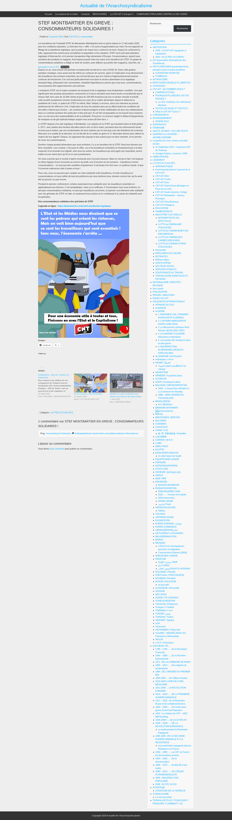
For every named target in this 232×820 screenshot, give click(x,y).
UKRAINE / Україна (164, 620)
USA (157, 623)
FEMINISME (159, 128)
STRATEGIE (159, 787)
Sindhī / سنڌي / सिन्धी (167, 562)
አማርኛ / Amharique (164, 643)
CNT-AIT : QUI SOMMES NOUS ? (169, 89)
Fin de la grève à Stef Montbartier (88, 394)
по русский (163, 585)
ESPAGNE (160, 462)
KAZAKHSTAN (162, 520)
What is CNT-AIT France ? (167, 111)
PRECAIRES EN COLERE (168, 253)
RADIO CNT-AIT (160, 298)
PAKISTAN (160, 559)
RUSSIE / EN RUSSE (165, 581)
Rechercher (155, 23)
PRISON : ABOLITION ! (164, 295)
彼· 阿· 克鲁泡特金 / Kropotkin (172, 433)
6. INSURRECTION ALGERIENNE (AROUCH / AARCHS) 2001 (171, 349)
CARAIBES (160, 424)
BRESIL (159, 414)
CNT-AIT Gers (162, 182)
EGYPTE (159, 449)
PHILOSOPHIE (160, 292)
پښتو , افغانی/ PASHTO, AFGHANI (174, 568)
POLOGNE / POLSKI (165, 572)
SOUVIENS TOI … (162, 646)
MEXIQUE (160, 543)
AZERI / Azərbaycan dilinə (167, 382)
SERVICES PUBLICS (165, 269)
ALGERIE (160, 311)
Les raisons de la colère (66, 14)
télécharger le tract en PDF (48, 67)
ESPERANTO (159, 124)
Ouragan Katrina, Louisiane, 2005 (171, 153)
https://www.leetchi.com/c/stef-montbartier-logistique (84, 206)
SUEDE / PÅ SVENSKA (167, 597)
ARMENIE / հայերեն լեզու (168, 375)
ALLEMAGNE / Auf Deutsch (168, 356)
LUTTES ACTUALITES (62, 412)
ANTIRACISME (160, 79)
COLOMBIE (161, 437)
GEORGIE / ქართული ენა (168, 472)
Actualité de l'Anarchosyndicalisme (116, 5)
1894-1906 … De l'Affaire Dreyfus (171, 678)
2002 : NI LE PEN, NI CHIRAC (169, 57)
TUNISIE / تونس (162, 614)
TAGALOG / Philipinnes (166, 604)
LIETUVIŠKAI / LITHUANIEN (169, 533)
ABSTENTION (160, 47)
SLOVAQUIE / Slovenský (167, 588)
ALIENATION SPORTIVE (167, 73)
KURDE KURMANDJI (165, 527)
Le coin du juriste (163, 797)
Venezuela (160, 626)
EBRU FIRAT (161, 446)
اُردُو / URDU (164, 565)
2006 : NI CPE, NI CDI (166, 784)
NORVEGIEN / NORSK (166, 556)
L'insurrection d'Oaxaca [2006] (172, 552)
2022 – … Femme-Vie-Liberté (172, 494)
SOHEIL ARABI (165, 501)
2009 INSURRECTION (169, 491)
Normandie (160, 250)
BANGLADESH (162, 401)
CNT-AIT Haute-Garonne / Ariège (171, 192)
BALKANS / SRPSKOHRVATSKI (171, 385)
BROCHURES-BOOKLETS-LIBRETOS (172, 83)
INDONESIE (161, 482)
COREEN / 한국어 (164, 440)
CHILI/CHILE (161, 427)
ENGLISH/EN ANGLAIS (166, 453)
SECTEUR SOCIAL (164, 266)
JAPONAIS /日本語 (164, 517)
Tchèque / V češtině (164, 607)
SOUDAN (160, 591)
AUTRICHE (161, 379)
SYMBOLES (161, 76)
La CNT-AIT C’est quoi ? (121, 14)
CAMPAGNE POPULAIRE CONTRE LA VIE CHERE (162, 14)
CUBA (158, 443)
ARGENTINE (161, 372)
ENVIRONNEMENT (162, 118)
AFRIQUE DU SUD (164, 305)
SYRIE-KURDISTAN (165, 601)
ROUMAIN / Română (165, 578)
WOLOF (159, 639)
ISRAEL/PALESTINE (165, 507)
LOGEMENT (159, 160)
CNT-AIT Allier (162, 176)
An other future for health (169, 456)
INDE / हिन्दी (160, 478)
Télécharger (65, 67)
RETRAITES (161, 256)
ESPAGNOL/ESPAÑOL (166, 466)
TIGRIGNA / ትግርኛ (164, 610)
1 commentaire (86, 37)
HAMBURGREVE (164, 211)
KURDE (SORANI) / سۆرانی (168, 523)
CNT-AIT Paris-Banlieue (167, 202)
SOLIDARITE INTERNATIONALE (169, 301)
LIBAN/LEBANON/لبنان (166, 530)
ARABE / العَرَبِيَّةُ (162, 363)
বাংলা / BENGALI (165, 404)
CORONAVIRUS (161, 115)
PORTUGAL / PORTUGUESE (169, 575)
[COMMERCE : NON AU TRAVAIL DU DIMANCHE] (56, 386)
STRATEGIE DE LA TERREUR (170, 791)
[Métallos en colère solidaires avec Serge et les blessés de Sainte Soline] (126, 383)
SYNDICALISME (161, 794)
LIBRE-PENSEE (161, 157)
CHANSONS (159, 86)
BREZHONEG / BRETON (167, 417)
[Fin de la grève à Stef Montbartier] (90, 383)
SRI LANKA (161, 594)
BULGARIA (160, 420)
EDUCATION (161, 208)
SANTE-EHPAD (163, 263)
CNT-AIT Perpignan (164, 205)
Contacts (85, 14)
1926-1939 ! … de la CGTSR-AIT (171, 720)
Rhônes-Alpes (162, 260)
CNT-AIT (73, 37)
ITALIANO (160, 514)
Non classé (158, 289)
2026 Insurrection (166, 498)
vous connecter (57, 449)
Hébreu (161, 511)
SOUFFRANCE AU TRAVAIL (169, 272)
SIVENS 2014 (162, 121)
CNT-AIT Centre (163, 179)
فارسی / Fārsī (164, 504)
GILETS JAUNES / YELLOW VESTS (170, 131)
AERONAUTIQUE (164, 166)
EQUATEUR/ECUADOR (167, 459)
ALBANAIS (160, 308)
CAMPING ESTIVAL (165, 92)
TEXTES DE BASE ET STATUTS (171, 108)
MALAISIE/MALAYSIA (166, 536)
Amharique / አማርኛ (164, 359)
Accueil (48, 14)
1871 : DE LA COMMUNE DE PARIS (173, 662)
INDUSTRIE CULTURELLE (168, 214)
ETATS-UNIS (161, 469)
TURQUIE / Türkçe (164, 617)
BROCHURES (100, 14)
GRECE (159, 475)
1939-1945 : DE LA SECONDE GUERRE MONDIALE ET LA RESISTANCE (170, 739)
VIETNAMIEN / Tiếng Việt (167, 630)
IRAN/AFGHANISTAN (166, 488)
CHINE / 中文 (161, 430)
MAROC (159, 540)
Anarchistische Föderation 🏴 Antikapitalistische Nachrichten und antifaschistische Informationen (92, 433)
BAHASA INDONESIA (168, 485)
